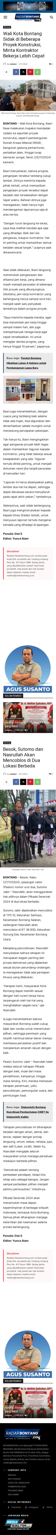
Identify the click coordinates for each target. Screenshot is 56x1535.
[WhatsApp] (37, 72)
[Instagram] (26, 1507)
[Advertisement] (28, 612)
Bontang (7, 27)
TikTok (49, 1507)
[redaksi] (5, 64)
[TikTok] (43, 1507)
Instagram (33, 1507)
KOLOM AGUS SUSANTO (14, 718)
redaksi (13, 64)
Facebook (16, 1507)
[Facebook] (16, 72)
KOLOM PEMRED (13, 696)
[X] (23, 72)
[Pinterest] (30, 72)
